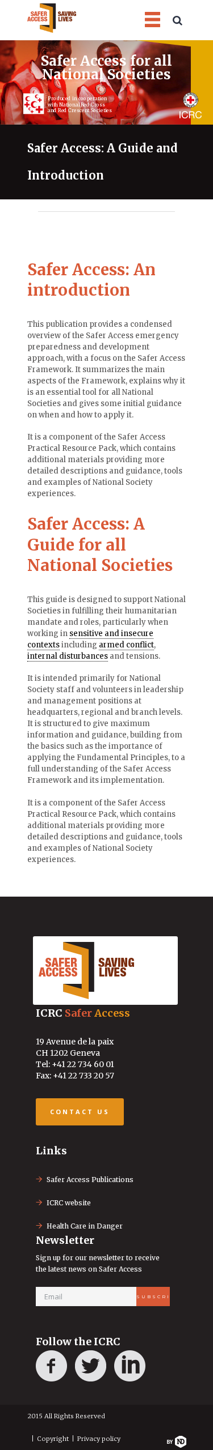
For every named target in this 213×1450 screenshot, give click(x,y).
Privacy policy (98, 1439)
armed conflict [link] (126, 645)
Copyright (53, 1439)
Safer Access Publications (90, 1179)
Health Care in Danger (85, 1226)
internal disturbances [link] (67, 656)
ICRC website (69, 1203)
